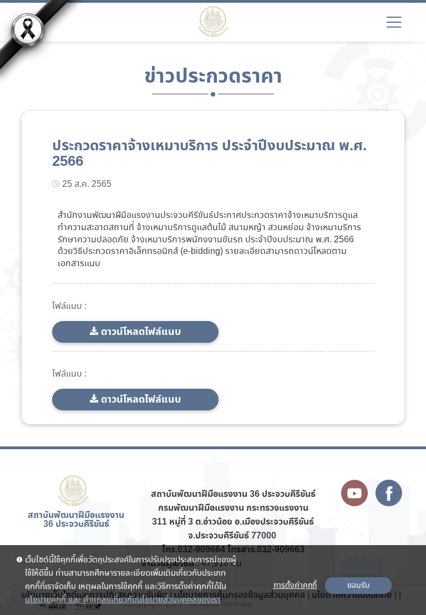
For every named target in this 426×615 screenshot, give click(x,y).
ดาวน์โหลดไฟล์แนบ (141, 331)
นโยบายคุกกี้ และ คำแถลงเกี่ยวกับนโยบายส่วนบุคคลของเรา (122, 600)
